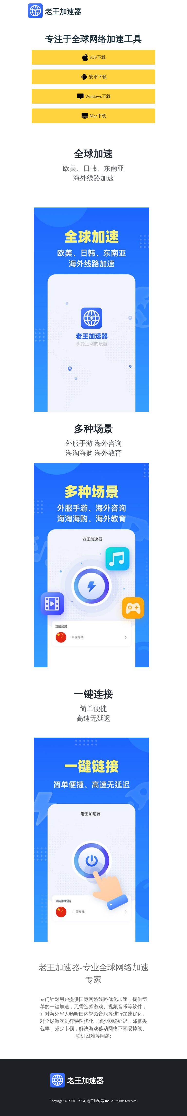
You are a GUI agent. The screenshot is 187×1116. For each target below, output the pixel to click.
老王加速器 (95, 1101)
